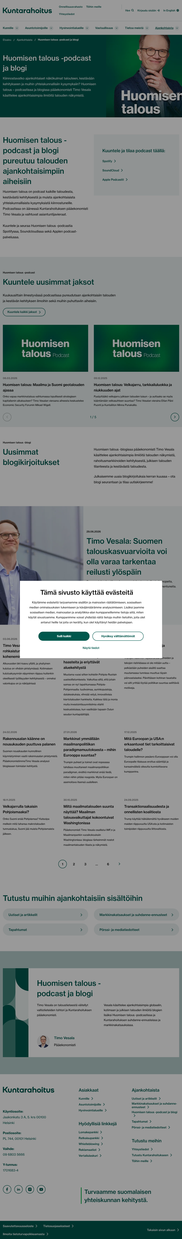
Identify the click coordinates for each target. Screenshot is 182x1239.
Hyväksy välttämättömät (118, 636)
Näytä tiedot (91, 648)
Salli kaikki (64, 636)
